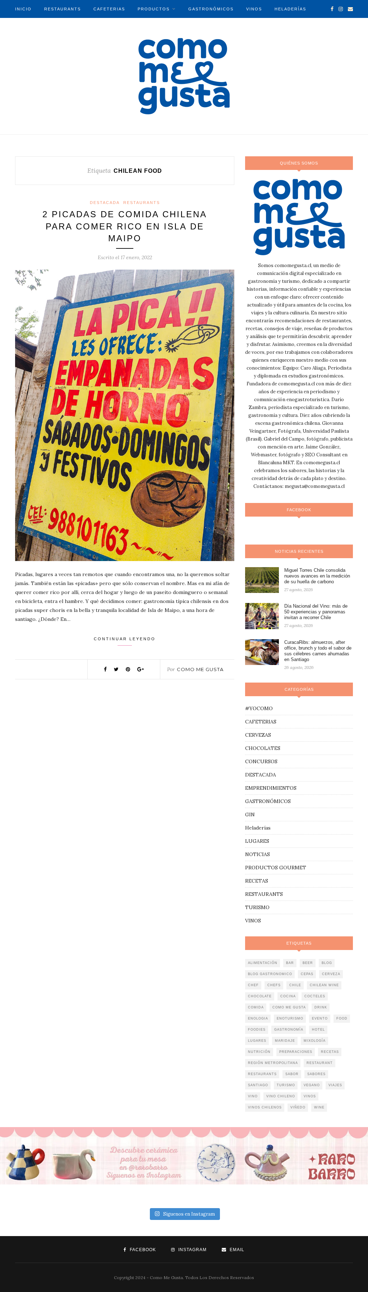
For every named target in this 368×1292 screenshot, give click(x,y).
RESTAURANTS (62, 9)
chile (295, 985)
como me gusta (289, 1007)
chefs (274, 985)
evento (320, 1018)
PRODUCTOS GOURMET (275, 867)
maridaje (285, 1040)
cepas (307, 974)
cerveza (331, 974)
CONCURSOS (261, 761)
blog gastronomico (270, 974)
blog (327, 963)
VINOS (254, 9)
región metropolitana (273, 1063)
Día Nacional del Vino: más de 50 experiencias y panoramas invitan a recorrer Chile (316, 611)
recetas (330, 1052)
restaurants (262, 1074)
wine (319, 1107)
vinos (310, 1096)
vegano (312, 1085)
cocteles (314, 996)
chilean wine (324, 985)
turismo (286, 1085)
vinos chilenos (265, 1107)
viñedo (297, 1107)
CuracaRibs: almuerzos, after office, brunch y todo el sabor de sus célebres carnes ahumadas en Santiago (317, 651)
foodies (257, 1029)
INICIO (23, 9)
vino (253, 1096)
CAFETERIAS (109, 9)
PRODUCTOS (154, 9)
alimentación (262, 963)
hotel (318, 1029)
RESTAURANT (320, 1063)
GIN (250, 814)
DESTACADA (105, 202)
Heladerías (258, 828)
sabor (292, 1074)
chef (253, 985)
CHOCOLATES (262, 748)
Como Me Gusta (200, 669)
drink (320, 1007)
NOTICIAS (27, 27)
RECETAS (256, 881)
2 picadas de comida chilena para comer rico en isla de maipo (124, 226)
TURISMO (63, 27)
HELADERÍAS (290, 9)
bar (290, 963)
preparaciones (295, 1052)
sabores (316, 1074)
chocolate (260, 996)
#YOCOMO (259, 708)
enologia (258, 1018)
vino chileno (280, 1096)
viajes (335, 1085)
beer (308, 963)
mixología (315, 1040)
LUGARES (257, 841)
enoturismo (290, 1018)
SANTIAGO (258, 1085)
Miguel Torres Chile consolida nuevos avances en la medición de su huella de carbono (317, 575)
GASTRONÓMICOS (211, 9)
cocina (288, 996)
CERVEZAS (258, 735)
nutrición (259, 1052)
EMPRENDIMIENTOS (270, 788)
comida (256, 1007)
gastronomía (288, 1029)
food (342, 1018)
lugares (257, 1040)
